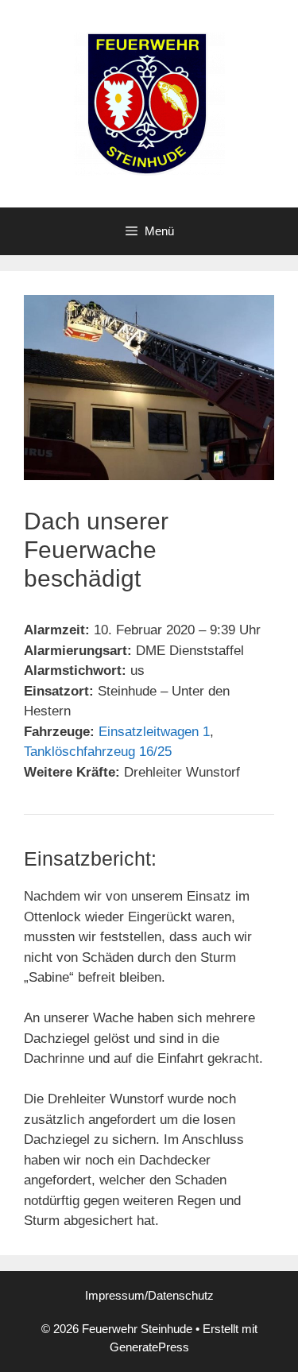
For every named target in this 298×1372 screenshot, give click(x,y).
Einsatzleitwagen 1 (154, 731)
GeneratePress (149, 1347)
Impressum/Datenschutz (149, 1295)
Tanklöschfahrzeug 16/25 (98, 751)
